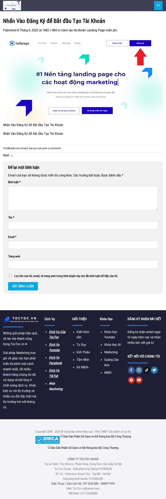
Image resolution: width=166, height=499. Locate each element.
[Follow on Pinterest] (131, 380)
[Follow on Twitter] (154, 370)
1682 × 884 (50, 30)
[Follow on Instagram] (139, 370)
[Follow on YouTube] (139, 380)
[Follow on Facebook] (131, 370)
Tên (11, 217)
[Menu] (158, 5)
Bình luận (14, 182)
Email (12, 237)
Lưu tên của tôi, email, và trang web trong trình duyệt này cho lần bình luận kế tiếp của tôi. (66, 276)
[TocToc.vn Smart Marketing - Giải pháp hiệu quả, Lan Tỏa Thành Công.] (27, 5)
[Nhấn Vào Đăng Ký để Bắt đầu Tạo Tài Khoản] (83, 80)
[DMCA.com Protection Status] (47, 439)
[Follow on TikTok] (146, 370)
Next (8, 155)
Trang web (14, 256)
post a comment (52, 148)
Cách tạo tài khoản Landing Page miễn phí (89, 30)
